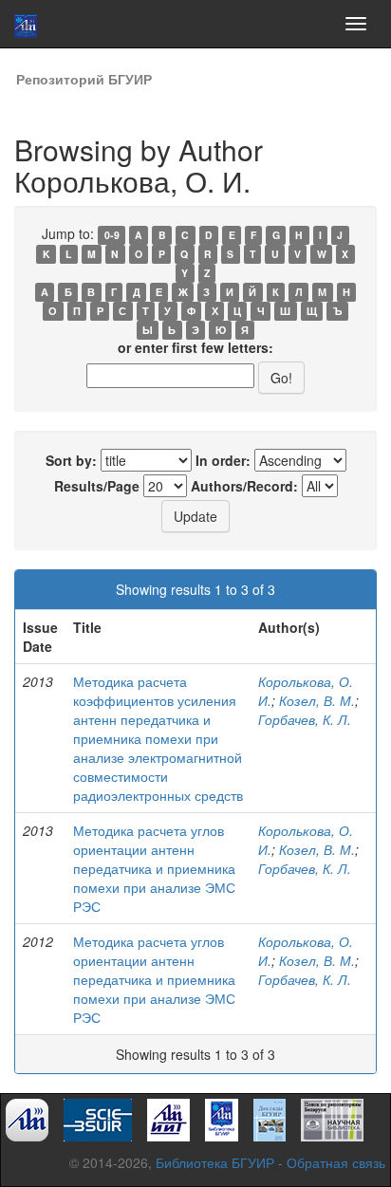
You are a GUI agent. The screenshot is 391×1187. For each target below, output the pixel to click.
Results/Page (97, 485)
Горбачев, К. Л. (304, 719)
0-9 (112, 235)
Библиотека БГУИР (215, 1162)
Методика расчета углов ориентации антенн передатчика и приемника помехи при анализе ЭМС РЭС (154, 868)
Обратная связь (336, 1162)
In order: (223, 460)
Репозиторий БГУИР (84, 78)
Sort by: (71, 460)
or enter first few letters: (195, 347)
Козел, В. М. (317, 700)
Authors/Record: (244, 485)
